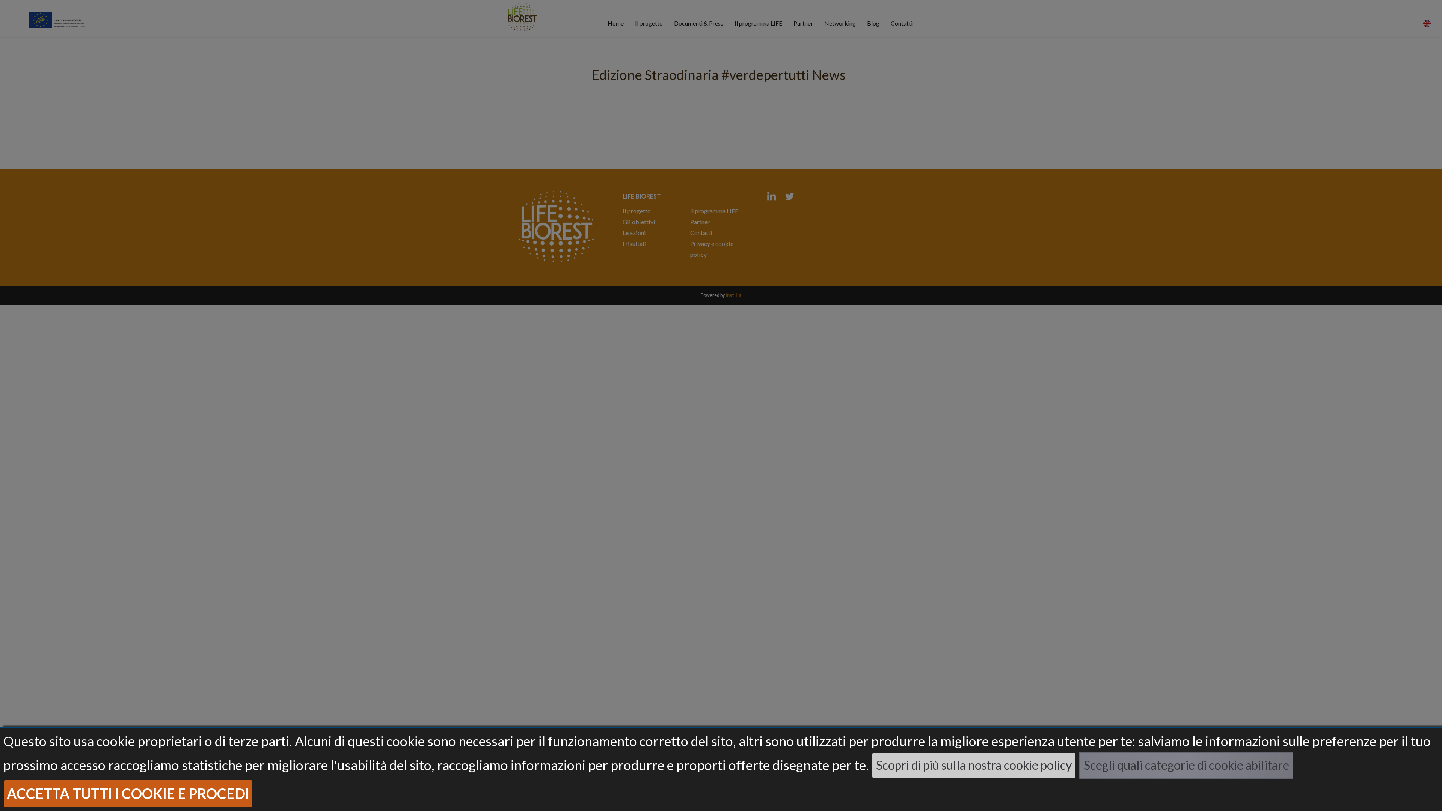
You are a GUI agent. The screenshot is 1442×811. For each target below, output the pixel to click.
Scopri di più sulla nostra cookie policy (974, 765)
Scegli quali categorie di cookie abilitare (1186, 765)
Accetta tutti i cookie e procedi (128, 793)
